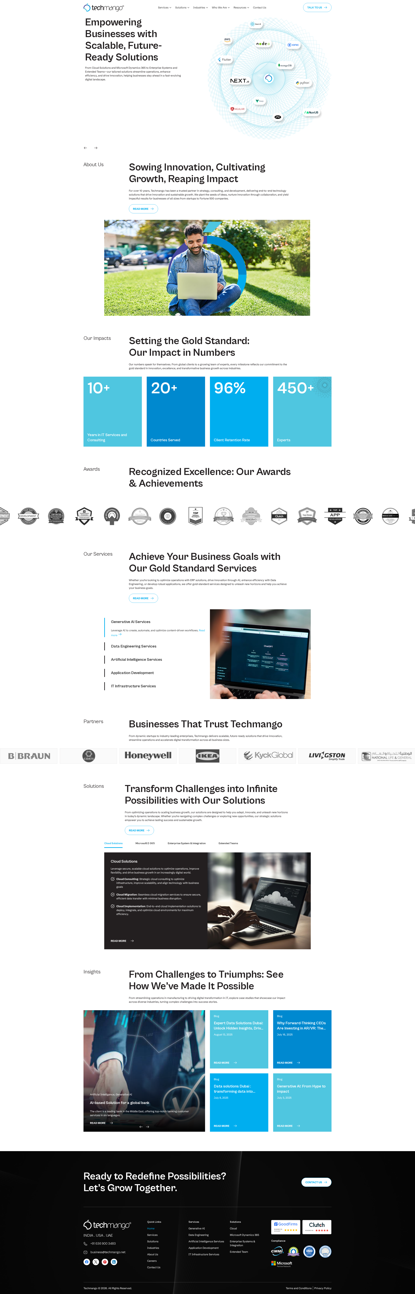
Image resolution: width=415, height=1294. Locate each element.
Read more (140, 208)
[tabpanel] (207, 900)
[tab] (154, 622)
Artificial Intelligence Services (136, 659)
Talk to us (314, 7)
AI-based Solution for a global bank (119, 1103)
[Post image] (144, 1071)
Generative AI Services (130, 622)
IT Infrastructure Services (133, 686)
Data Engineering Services (133, 646)
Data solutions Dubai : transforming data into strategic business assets (236, 1091)
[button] (85, 148)
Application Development (132, 673)
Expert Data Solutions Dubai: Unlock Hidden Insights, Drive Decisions (238, 1028)
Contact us (313, 1182)
